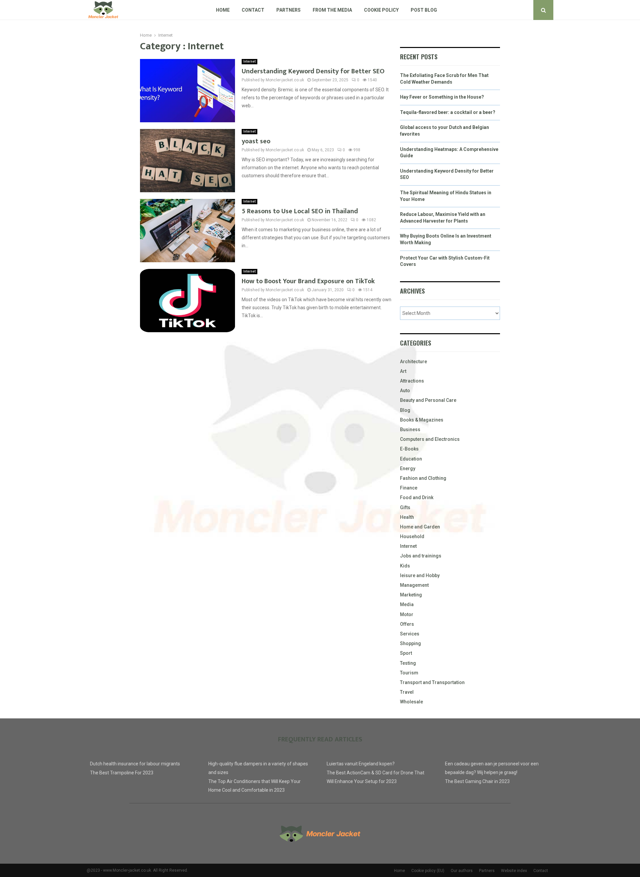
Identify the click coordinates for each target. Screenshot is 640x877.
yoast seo (256, 141)
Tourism (409, 672)
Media (407, 604)
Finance (408, 487)
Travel (407, 692)
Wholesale (411, 701)
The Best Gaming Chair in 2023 (477, 781)
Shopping (410, 643)
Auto (405, 390)
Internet (249, 61)
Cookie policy (381, 10)
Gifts (405, 507)
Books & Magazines (421, 420)
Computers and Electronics (430, 439)
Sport (406, 653)
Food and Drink (416, 497)
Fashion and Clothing (423, 478)
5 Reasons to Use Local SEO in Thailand (300, 211)
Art (403, 371)
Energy (407, 468)
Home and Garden (420, 526)
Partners (288, 10)
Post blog (424, 10)
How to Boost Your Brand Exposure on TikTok (308, 281)
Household (412, 536)
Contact (253, 10)
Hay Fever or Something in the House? (442, 97)
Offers (407, 624)
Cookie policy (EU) (427, 870)
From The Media (332, 10)
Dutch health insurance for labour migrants (135, 763)
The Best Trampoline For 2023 (121, 772)
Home (223, 10)
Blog (405, 410)
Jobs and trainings (420, 555)
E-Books (409, 448)
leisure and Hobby (420, 575)
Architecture (413, 361)
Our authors (462, 870)
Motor (406, 614)
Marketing (411, 594)
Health (407, 517)
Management (414, 585)
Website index (514, 870)
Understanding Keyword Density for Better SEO (313, 71)
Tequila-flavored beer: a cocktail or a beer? (447, 112)
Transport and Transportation (432, 682)
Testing (408, 663)
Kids (405, 565)
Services (409, 633)
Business (410, 429)
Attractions (412, 381)
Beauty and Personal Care (428, 400)
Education (411, 458)
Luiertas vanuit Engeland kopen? (361, 763)
